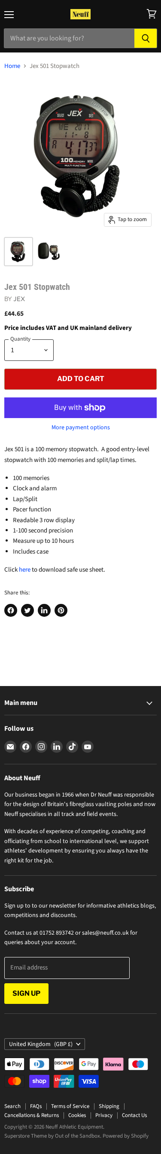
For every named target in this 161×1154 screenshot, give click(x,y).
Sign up (26, 993)
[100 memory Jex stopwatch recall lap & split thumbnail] (18, 251)
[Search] (145, 38)
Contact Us (134, 1115)
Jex (18, 299)
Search (12, 1106)
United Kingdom (41, 1044)
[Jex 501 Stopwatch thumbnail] (48, 251)
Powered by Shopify (126, 1136)
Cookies (77, 1115)
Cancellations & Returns (31, 1115)
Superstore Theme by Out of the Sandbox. (52, 1136)
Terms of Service (70, 1106)
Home (12, 66)
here (24, 569)
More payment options (81, 427)
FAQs (36, 1106)
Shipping (109, 1106)
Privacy (103, 1115)
